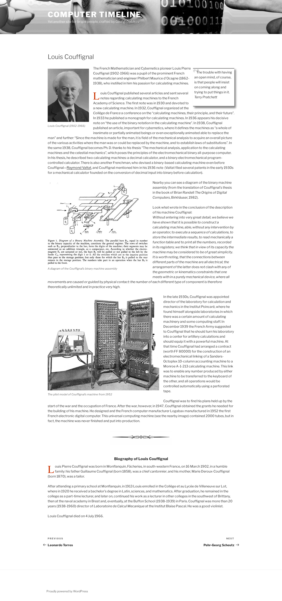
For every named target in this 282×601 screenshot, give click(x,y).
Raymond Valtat (79, 168)
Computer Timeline (94, 14)
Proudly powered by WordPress (67, 591)
